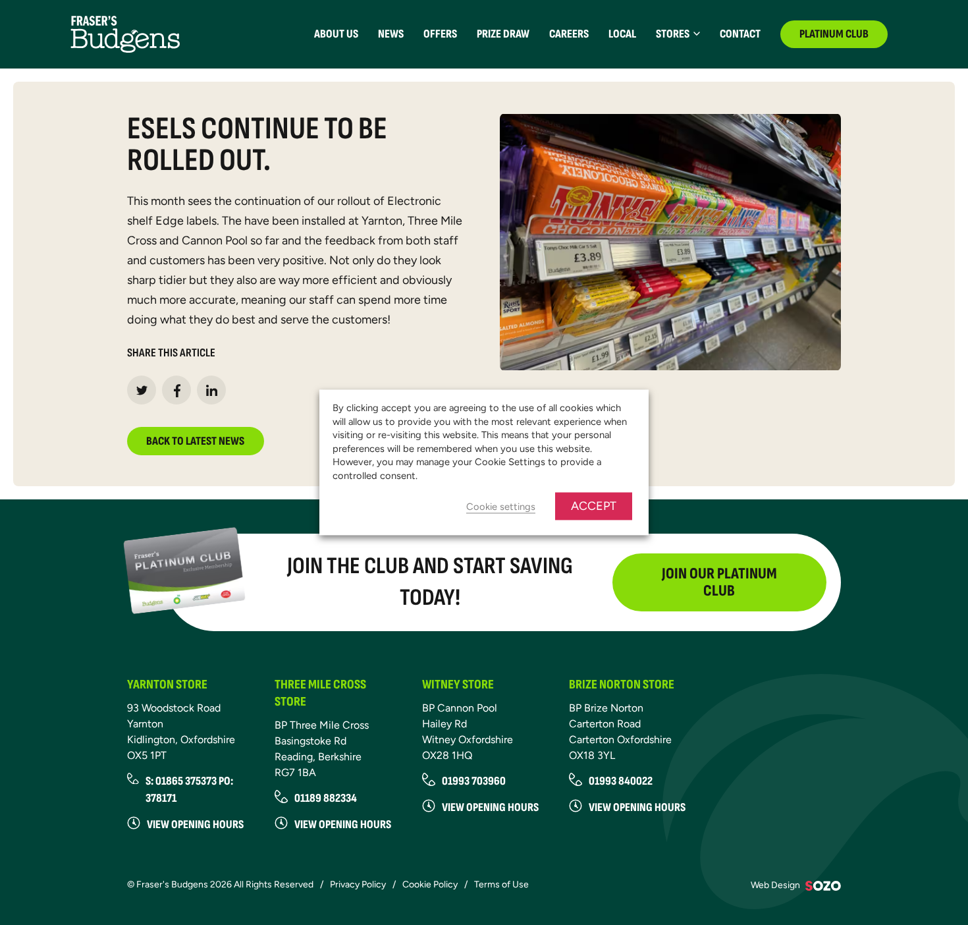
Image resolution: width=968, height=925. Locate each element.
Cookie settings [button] (500, 507)
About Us (336, 34)
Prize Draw (503, 34)
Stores (672, 34)
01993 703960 (474, 781)
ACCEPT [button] (593, 506)
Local (622, 34)
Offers (440, 34)
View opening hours (195, 824)
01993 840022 (621, 781)
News (391, 34)
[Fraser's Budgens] (125, 33)
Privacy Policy (358, 884)
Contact (740, 34)
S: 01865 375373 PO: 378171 (189, 789)
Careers (569, 34)
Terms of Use (501, 884)
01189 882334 (325, 798)
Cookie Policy (430, 884)
